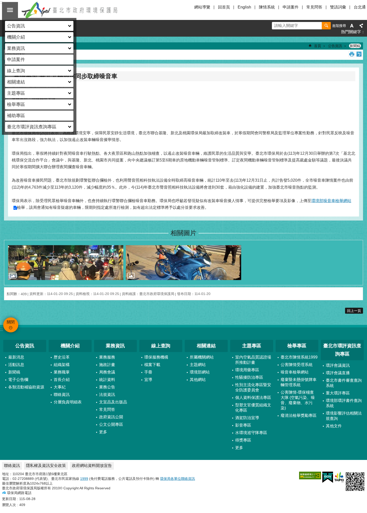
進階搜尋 (339, 26)
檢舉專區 (296, 345)
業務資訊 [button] (16, 48)
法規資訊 (107, 394)
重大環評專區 (338, 393)
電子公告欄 (18, 379)
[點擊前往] (65, 262)
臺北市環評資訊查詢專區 (342, 350)
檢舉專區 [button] (16, 104)
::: (1, 329)
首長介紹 (62, 379)
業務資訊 (115, 345)
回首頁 (224, 7)
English (244, 7)
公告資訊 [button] (16, 25)
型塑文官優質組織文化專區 (253, 407)
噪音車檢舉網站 (295, 372)
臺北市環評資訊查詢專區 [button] (31, 126)
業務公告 (107, 387)
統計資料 (107, 379)
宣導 (148, 379)
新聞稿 (355, 46)
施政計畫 (107, 365)
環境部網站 (200, 372)
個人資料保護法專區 (253, 397)
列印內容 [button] (352, 54)
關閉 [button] (10, 10)
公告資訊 (335, 46)
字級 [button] (352, 25)
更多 (103, 432)
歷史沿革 (62, 357)
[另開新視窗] (310, 475)
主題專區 (251, 345)
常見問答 (314, 7)
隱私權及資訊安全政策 (46, 465)
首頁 (317, 46)
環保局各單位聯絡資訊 (177, 479)
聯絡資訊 (62, 394)
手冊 (148, 372)
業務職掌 (62, 372)
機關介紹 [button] (16, 37)
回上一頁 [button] (354, 311)
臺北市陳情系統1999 (299, 357)
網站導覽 (202, 7)
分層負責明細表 (68, 402)
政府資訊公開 (111, 417)
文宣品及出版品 (113, 402)
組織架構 (62, 365)
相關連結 (206, 345)
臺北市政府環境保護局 (70, 10)
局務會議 (107, 372)
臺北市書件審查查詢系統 (344, 383)
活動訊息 (16, 365)
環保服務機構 (156, 357)
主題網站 (198, 365)
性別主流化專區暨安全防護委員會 (253, 387)
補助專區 (16, 115)
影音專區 (243, 425)
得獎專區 (243, 440)
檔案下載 (152, 365)
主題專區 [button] (16, 93)
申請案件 (16, 59)
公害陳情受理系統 (297, 365)
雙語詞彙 (338, 7)
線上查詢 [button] (16, 70)
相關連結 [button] (16, 81)
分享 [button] (361, 25)
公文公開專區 (111, 424)
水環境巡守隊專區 (251, 433)
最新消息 (16, 357)
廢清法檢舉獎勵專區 (299, 415)
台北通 (360, 7)
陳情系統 (267, 7)
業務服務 (107, 357)
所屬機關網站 (202, 357)
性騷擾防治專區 (249, 377)
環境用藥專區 (247, 370)
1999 (84, 479)
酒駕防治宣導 (247, 418)
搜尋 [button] (326, 25)
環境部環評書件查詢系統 (344, 403)
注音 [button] (359, 54)
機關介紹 (70, 345)
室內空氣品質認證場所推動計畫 (253, 360)
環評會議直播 (338, 373)
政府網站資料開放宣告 (92, 465)
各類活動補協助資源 (26, 387)
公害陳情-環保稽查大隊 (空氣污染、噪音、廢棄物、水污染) (298, 400)
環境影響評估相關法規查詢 (344, 416)
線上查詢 (160, 345)
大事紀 (60, 387)
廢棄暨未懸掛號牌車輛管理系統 (299, 382)
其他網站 (198, 379)
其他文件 (334, 426)
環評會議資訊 (338, 365)
